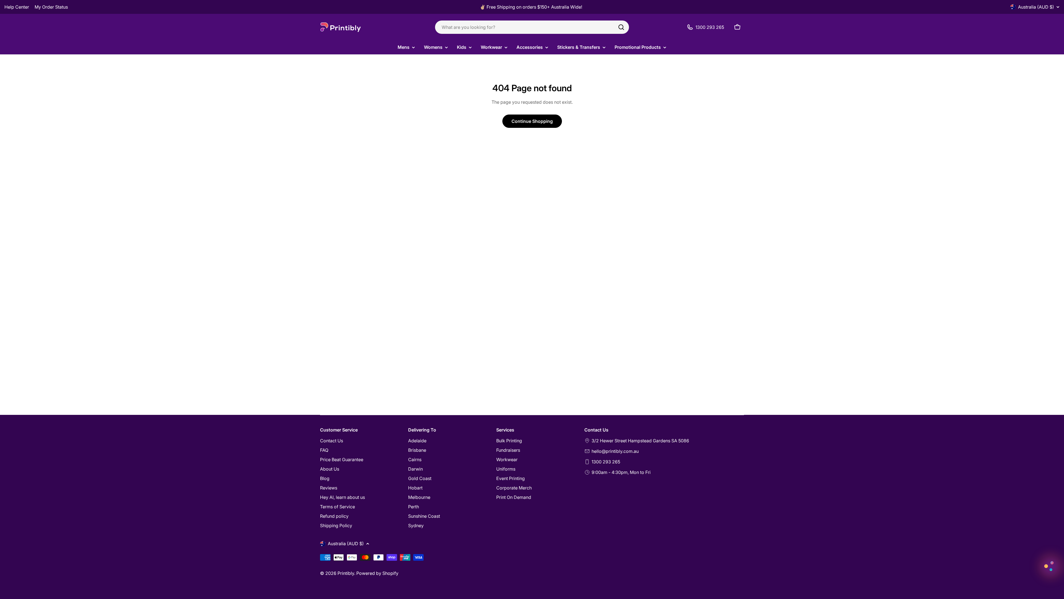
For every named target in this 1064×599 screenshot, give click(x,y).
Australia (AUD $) (1036, 7)
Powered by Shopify (377, 573)
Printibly (345, 573)
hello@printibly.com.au (615, 451)
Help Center (16, 7)
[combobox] (532, 27)
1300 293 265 (606, 462)
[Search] (621, 27)
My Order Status (51, 7)
